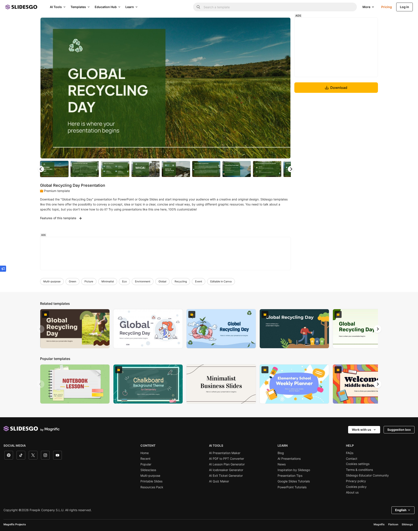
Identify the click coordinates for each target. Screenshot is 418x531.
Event (198, 281)
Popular (145, 464)
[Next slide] (284, 88)
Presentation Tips (290, 475)
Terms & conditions (359, 470)
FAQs (349, 453)
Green (72, 281)
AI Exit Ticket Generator (226, 475)
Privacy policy (356, 481)
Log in (404, 7)
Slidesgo (407, 524)
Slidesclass (148, 470)
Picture (88, 281)
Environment (142, 281)
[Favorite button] (272, 24)
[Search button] (198, 7)
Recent (145, 458)
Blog (281, 453)
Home (144, 453)
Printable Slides (151, 481)
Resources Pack (151, 487)
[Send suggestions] (3, 269)
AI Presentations (289, 458)
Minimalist (107, 281)
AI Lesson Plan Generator (227, 464)
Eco (124, 281)
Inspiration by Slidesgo (294, 470)
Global (162, 281)
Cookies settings (357, 464)
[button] (291, 169)
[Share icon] (283, 24)
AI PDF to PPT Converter (226, 458)
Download (338, 87)
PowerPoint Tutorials (292, 487)
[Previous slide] (40, 329)
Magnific (379, 524)
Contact (351, 458)
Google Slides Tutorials (294, 481)
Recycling (181, 281)
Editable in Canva (221, 281)
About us (352, 492)
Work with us (361, 429)
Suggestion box (399, 429)
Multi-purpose (52, 281)
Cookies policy (356, 487)
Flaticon (393, 524)
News (282, 464)
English (400, 510)
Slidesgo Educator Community (367, 475)
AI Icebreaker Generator (226, 470)
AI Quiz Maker (219, 481)
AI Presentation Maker (224, 453)
